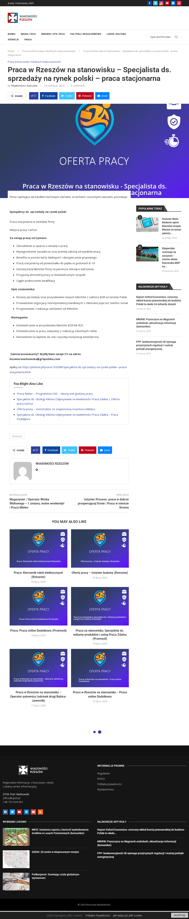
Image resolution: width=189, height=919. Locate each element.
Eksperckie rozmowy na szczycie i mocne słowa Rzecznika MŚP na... (171, 257)
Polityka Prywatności (97, 915)
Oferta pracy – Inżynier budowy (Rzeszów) (100, 572)
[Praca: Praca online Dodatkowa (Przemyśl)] (38, 606)
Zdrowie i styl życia (53, 34)
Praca (28, 39)
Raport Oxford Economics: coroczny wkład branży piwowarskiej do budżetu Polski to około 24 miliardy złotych (158, 301)
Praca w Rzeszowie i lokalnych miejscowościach (48, 51)
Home (11, 51)
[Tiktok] (179, 3)
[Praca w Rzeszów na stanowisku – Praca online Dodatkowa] (100, 668)
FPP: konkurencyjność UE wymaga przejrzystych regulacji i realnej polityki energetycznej (156, 345)
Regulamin (103, 773)
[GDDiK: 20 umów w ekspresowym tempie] (16, 859)
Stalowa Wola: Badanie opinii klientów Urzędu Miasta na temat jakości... (171, 226)
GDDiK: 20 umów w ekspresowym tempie (55, 851)
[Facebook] (149, 3)
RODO (101, 779)
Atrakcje (13, 39)
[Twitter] (155, 3)
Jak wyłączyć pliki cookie (127, 915)
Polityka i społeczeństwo (85, 34)
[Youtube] (167, 3)
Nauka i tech (28, 34)
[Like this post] (35, 95)
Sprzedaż (17, 436)
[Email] (173, 3)
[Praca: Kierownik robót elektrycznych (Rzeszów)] (38, 548)
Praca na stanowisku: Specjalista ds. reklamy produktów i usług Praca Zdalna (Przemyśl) (100, 635)
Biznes (11, 34)
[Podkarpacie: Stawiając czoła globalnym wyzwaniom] (16, 881)
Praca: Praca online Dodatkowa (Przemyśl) (38, 630)
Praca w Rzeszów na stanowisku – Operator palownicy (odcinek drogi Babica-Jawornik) (38, 696)
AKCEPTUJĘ (179, 915)
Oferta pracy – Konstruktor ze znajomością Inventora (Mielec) (56, 409)
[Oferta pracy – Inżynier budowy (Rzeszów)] (100, 548)
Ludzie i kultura (116, 34)
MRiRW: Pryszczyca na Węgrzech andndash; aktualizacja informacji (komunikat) (156, 323)
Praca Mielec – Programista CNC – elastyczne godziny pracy (55, 393)
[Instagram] (161, 3)
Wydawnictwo (105, 789)
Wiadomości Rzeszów (24, 85)
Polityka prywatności (109, 784)
